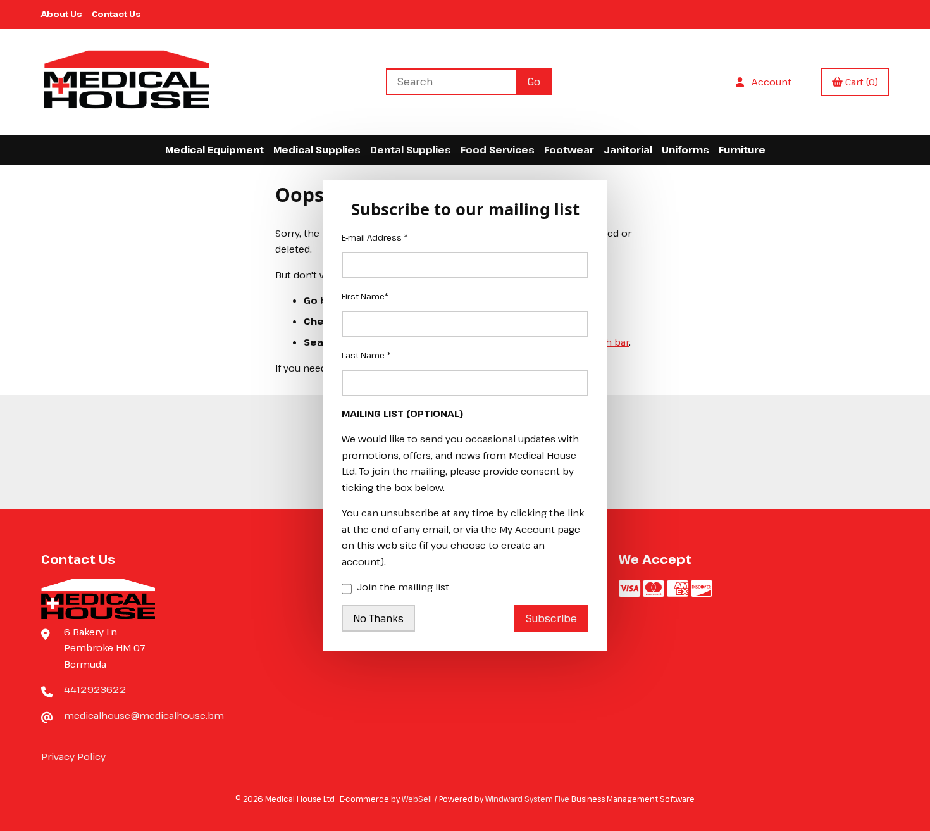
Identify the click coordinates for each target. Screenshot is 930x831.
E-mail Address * (375, 237)
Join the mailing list (403, 586)
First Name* (365, 296)
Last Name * (366, 355)
